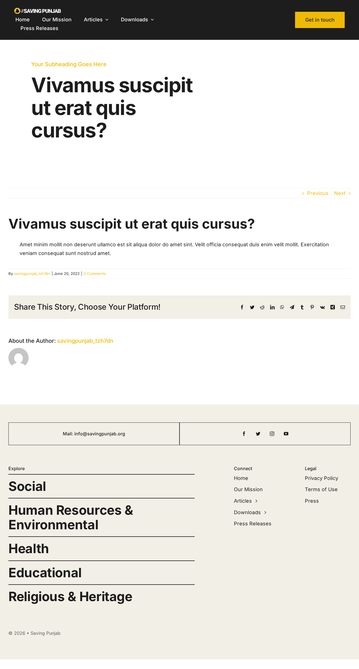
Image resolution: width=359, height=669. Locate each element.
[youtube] (286, 433)
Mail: (68, 433)
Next (340, 193)
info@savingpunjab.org (99, 433)
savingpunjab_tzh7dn (32, 273)
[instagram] (272, 433)
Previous (317, 193)
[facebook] (244, 433)
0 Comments (95, 273)
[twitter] (258, 433)
